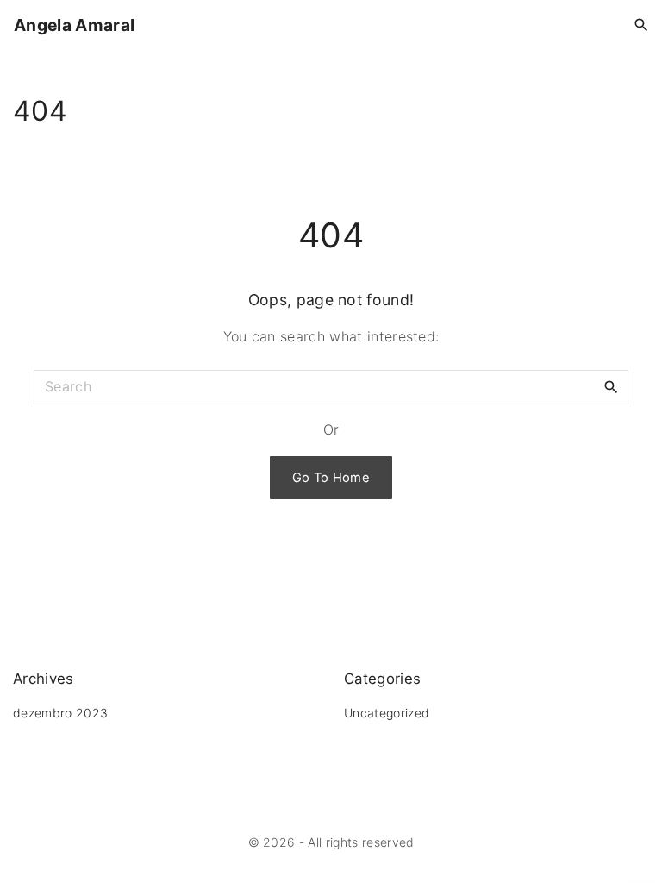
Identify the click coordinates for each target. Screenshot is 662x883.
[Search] (611, 386)
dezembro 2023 (60, 712)
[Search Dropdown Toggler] (641, 25)
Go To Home (331, 477)
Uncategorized (386, 712)
